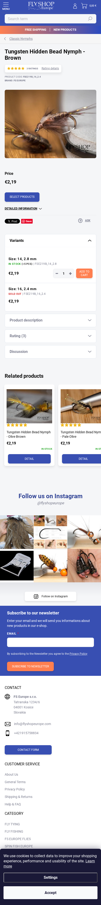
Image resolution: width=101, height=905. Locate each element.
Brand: (15, 80)
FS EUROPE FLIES (18, 839)
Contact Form (28, 750)
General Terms (15, 782)
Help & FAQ (13, 804)
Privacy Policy (78, 653)
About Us (11, 774)
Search (90, 18)
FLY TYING (12, 824)
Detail (29, 458)
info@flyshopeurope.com (32, 724)
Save (29, 221)
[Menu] (6, 6)
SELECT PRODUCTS (22, 196)
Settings (51, 877)
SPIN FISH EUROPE (19, 846)
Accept (50, 892)
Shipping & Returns (18, 797)
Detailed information (21, 208)
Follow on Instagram (55, 596)
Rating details (50, 68)
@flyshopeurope (50, 503)
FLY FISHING (14, 831)
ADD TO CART (84, 273)
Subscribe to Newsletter (30, 666)
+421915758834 (26, 733)
